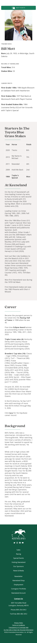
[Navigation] (3, 2)
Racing (18, 554)
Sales (18, 550)
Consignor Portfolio (18, 589)
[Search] (28, 2)
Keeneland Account (18, 593)
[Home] (18, 2)
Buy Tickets (20, 8)
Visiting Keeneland (18, 562)
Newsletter (18, 576)
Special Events (18, 558)
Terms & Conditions (18, 625)
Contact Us (18, 599)
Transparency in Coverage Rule (18, 627)
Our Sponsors (18, 566)
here (11, 413)
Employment (18, 585)
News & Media (18, 571)
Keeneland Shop (19, 580)
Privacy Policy (18, 623)
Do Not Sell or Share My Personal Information (18, 630)
